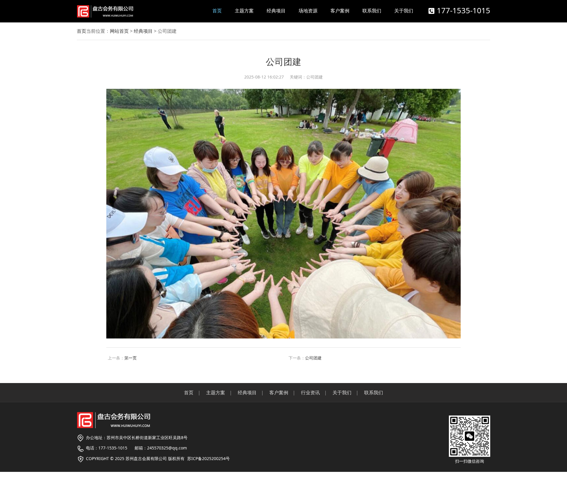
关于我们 (403, 10)
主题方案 (244, 10)
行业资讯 (310, 392)
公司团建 (313, 358)
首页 (217, 10)
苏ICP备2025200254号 (208, 458)
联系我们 (371, 10)
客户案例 (339, 10)
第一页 (130, 358)
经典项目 (276, 10)
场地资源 (308, 10)
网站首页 (119, 31)
